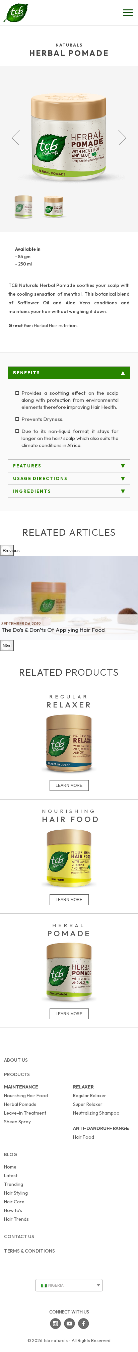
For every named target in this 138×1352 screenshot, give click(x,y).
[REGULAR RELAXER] (69, 784)
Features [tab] (27, 465)
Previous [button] (8, 550)
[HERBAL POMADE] (69, 1013)
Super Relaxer (87, 1104)
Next (122, 137)
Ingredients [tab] (32, 491)
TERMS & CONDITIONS (29, 1251)
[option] (69, 598)
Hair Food (83, 1137)
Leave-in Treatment (25, 1113)
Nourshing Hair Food (26, 1096)
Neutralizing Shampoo (96, 1113)
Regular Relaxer (89, 1096)
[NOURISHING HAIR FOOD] (69, 899)
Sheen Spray (17, 1122)
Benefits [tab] (26, 372)
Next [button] (7, 645)
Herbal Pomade (20, 1104)
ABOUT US (16, 1060)
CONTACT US (19, 1236)
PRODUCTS (17, 1074)
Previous (16, 137)
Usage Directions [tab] (40, 478)
